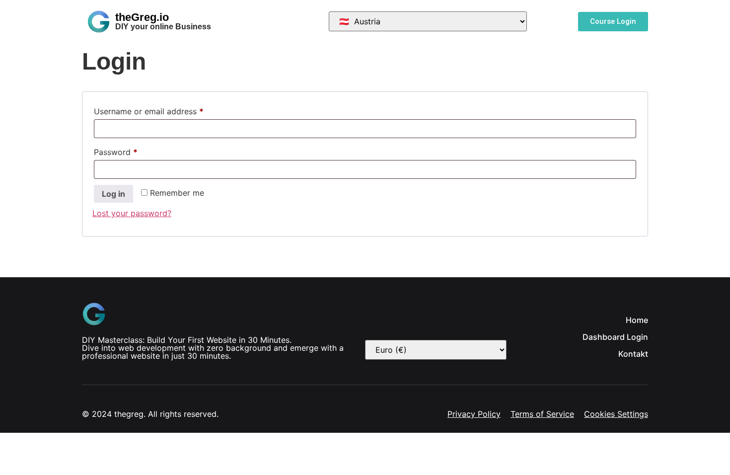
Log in (113, 194)
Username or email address (165, 109)
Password (132, 150)
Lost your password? (131, 213)
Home (637, 320)
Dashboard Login (615, 337)
